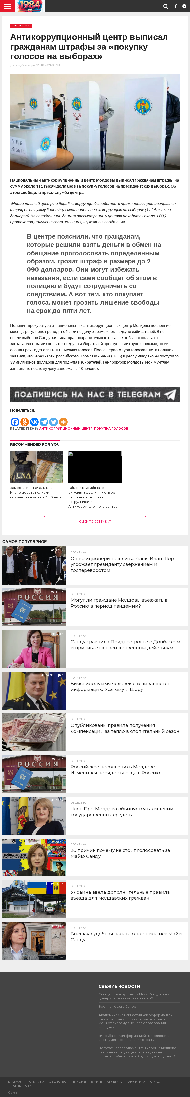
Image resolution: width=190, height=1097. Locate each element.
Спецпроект (23, 1085)
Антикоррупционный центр (66, 428)
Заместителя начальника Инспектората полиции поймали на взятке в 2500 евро (36, 492)
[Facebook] (15, 419)
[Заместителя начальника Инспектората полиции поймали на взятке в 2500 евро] (36, 481)
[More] (63, 419)
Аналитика (136, 1081)
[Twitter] (53, 419)
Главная (15, 1081)
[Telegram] (44, 419)
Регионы (78, 1081)
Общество (58, 1081)
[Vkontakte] (34, 419)
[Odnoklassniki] (24, 419)
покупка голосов (111, 428)
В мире (96, 1081)
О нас (155, 1081)
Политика (35, 1081)
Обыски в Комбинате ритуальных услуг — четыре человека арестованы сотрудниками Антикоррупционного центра (93, 497)
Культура (114, 1081)
